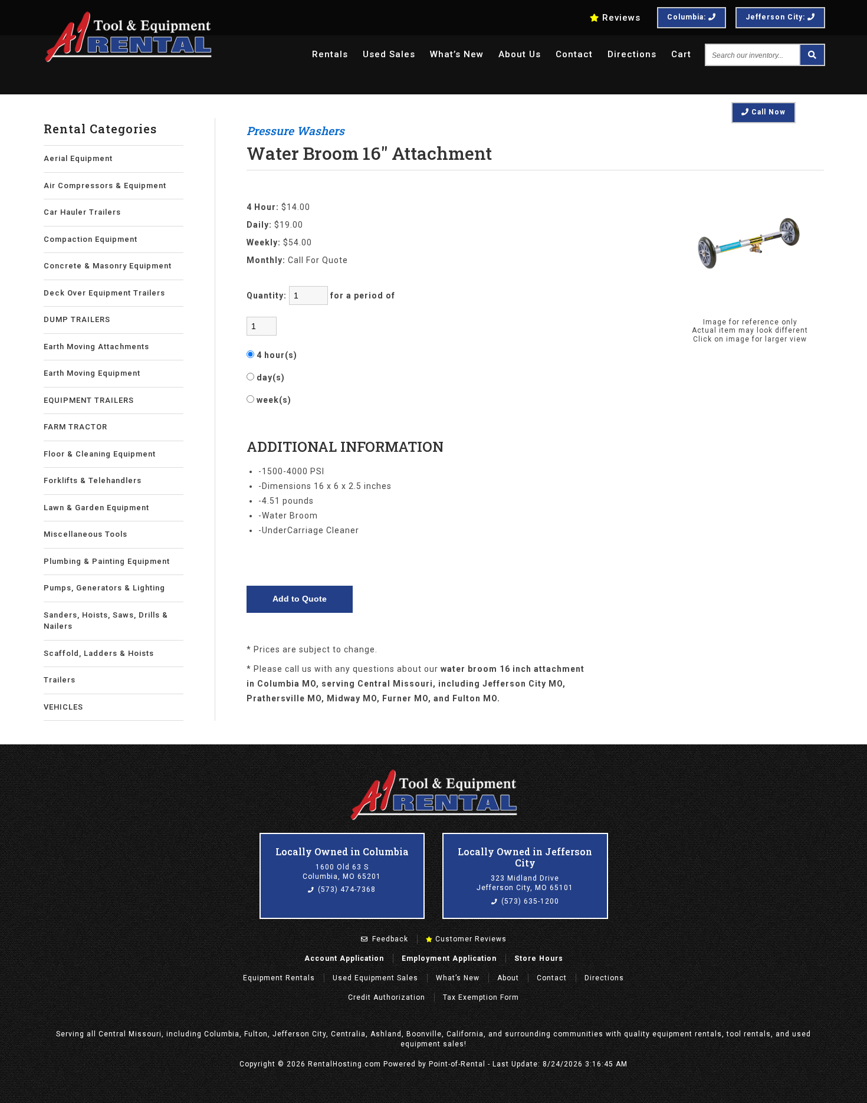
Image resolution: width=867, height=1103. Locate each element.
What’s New (457, 54)
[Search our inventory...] (811, 55)
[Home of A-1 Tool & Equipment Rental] (433, 819)
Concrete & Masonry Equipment (108, 265)
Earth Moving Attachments (96, 346)
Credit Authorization (386, 997)
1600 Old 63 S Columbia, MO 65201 (342, 872)
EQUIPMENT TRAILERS (89, 400)
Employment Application (449, 958)
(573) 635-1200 (529, 901)
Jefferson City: (776, 17)
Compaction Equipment (90, 239)
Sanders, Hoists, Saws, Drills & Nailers (106, 620)
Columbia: (687, 17)
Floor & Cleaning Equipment (100, 453)
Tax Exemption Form (481, 997)
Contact (574, 54)
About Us (519, 54)
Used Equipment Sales (375, 978)
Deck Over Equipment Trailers (104, 292)
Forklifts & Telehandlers (93, 480)
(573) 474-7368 (346, 889)
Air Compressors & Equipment (105, 185)
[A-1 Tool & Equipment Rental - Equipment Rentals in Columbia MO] (128, 60)
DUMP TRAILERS (77, 319)
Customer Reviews (470, 939)
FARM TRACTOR (75, 426)
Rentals (330, 54)
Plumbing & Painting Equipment (107, 561)
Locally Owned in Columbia (342, 851)
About (508, 978)
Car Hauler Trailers (82, 212)
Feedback (389, 939)
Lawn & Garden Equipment (96, 507)
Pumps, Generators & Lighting (104, 587)
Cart (681, 54)
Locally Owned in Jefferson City (525, 857)
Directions (631, 54)
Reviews (621, 17)
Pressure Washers (295, 130)
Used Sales (389, 54)
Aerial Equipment (78, 158)
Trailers (59, 679)
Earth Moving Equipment (92, 373)
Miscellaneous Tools (85, 534)
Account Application (344, 958)
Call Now (767, 112)
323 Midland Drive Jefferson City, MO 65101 (525, 883)
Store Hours (538, 958)
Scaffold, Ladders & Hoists (99, 653)
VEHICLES (63, 706)
